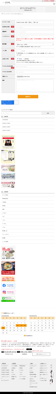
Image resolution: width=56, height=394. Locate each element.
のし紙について (43, 378)
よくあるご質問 (43, 380)
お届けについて (43, 370)
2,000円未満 (5, 119)
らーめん (4, 223)
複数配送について (43, 372)
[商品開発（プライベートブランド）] (28, 168)
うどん (3, 220)
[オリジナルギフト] (28, 157)
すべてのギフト (4, 365)
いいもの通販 (5, 241)
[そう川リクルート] (28, 278)
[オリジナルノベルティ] (28, 184)
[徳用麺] (28, 253)
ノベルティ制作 (33, 376)
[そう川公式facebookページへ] (28, 285)
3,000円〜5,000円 (6, 126)
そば (3, 216)
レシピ (31, 370)
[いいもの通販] (28, 268)
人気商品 (4, 202)
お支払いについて (43, 368)
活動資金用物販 (33, 374)
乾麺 (3, 209)
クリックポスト (5, 234)
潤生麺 (3, 205)
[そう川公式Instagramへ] (28, 292)
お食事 (31, 368)
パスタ (3, 227)
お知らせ (31, 378)
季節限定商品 (5, 198)
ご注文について (43, 365)
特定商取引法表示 (33, 386)
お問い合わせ (32, 380)
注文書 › (29, 349)
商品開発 (31, 372)
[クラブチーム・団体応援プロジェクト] (28, 176)
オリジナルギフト (7, 13)
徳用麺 (3, 237)
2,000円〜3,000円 (6, 123)
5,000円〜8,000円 (6, 130)
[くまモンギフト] (28, 142)
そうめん (4, 212)
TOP (2, 13)
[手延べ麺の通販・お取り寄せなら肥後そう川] (7, 2)
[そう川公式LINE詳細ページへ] (28, 299)
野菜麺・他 (4, 230)
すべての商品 (5, 195)
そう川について (33, 365)
